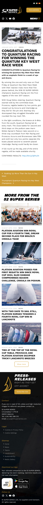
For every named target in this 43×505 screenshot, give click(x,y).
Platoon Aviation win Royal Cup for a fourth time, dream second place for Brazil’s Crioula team (20, 234)
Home (7, 444)
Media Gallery (10, 459)
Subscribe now (22, 392)
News (21, 47)
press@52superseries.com (17, 419)
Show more (21, 364)
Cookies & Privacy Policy (14, 430)
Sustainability (10, 456)
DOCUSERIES (34, 10)
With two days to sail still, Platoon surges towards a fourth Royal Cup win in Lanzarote (19, 315)
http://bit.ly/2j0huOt (30, 156)
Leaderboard (9, 453)
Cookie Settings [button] (11, 433)
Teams (7, 450)
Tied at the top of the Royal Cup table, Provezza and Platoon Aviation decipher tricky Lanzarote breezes (19, 354)
